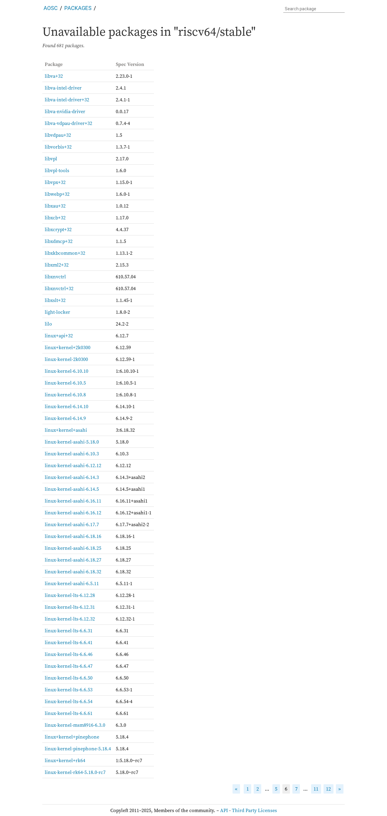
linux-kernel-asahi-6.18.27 (73, 559)
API (224, 810)
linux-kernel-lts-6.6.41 (69, 642)
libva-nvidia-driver (65, 111)
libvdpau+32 (58, 135)
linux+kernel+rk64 (65, 760)
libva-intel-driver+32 (67, 99)
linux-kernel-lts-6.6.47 (69, 666)
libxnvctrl (55, 276)
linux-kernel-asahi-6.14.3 (72, 477)
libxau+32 (55, 205)
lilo (48, 323)
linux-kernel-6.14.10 (66, 406)
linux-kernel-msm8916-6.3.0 (75, 725)
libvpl (51, 158)
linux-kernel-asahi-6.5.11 (72, 583)
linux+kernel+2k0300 (67, 347)
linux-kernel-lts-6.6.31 (69, 630)
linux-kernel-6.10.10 (66, 371)
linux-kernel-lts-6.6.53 (69, 689)
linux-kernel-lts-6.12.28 (70, 595)
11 (316, 788)
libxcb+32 (55, 217)
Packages (78, 8)
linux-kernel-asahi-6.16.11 (73, 500)
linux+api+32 (59, 335)
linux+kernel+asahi (66, 430)
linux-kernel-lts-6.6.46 (69, 654)
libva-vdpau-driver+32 (68, 123)
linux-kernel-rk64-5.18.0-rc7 (75, 772)
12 (328, 788)
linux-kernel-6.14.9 (65, 418)
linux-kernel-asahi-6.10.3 (72, 453)
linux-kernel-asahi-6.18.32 (73, 571)
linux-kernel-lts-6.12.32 (70, 618)
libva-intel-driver (63, 87)
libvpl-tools (57, 170)
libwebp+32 (57, 194)
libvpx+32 (55, 182)
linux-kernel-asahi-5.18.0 (72, 441)
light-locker (57, 312)
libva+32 (54, 76)
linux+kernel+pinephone (72, 736)
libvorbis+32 (58, 146)
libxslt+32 (55, 300)
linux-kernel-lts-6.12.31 (70, 607)
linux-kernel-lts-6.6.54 (69, 701)
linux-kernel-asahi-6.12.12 (73, 465)
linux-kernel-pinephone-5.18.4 (78, 748)
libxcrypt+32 (58, 229)
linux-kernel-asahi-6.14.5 (72, 489)
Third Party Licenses (254, 810)
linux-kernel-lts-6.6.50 (69, 677)
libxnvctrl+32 (59, 288)
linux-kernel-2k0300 (66, 359)
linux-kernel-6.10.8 (65, 394)
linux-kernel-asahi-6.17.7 (72, 524)
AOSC (51, 8)
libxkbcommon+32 (65, 253)
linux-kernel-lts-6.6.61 (69, 713)
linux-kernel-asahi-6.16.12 (73, 512)
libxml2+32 (57, 264)
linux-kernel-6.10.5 (65, 382)
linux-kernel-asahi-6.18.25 (73, 548)
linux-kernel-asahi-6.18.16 (73, 536)
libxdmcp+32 (59, 241)
